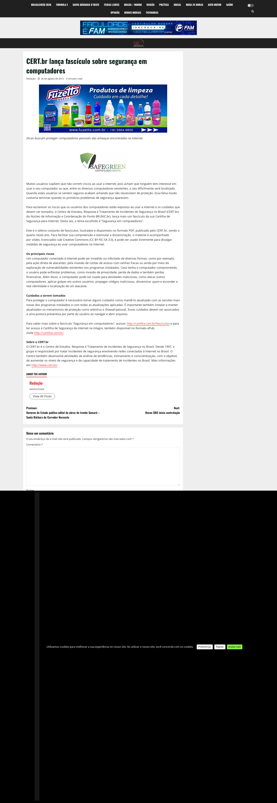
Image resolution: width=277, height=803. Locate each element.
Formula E (62, 5)
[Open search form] (253, 11)
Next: (162, 410)
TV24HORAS (152, 12)
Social (177, 5)
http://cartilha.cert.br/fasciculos (148, 323)
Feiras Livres (111, 5)
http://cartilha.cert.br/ (48, 333)
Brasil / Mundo (133, 5)
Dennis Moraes (132, 12)
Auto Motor (214, 5)
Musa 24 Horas (194, 5)
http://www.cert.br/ (44, 365)
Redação (30, 78)
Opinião (115, 12)
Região (150, 5)
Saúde (229, 5)
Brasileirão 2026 (41, 5)
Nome (30, 490)
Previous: (63, 412)
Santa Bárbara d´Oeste (86, 5)
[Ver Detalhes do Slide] (138, 28)
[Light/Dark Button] (251, 5)
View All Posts (42, 396)
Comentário (34, 444)
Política (164, 5)
